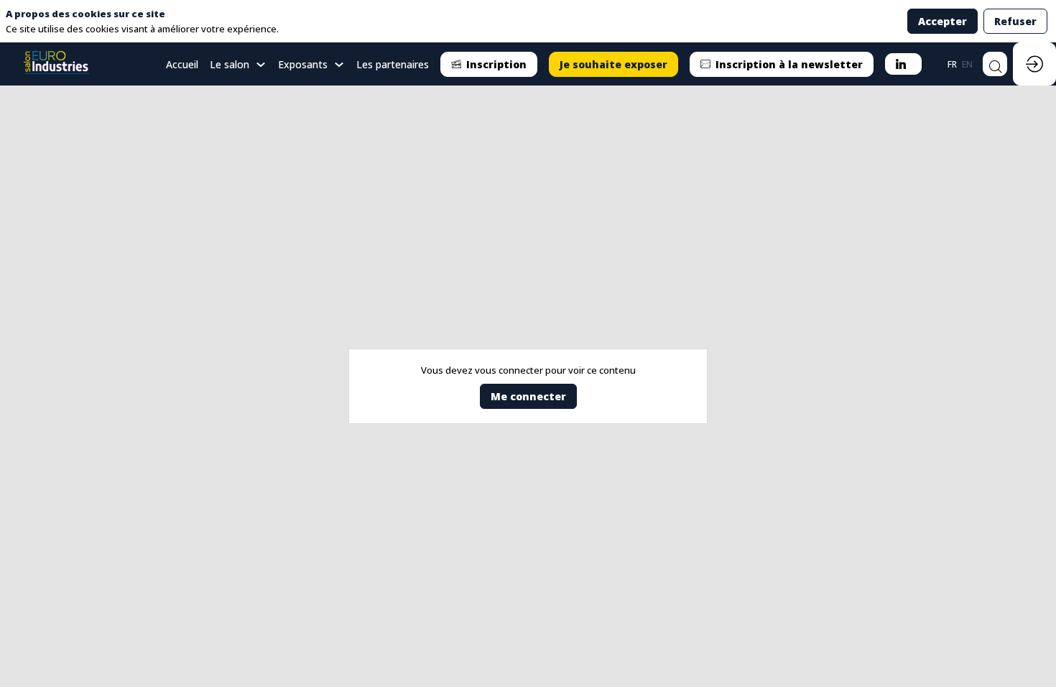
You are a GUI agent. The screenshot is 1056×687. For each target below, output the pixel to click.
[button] (488, 64)
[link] (238, 64)
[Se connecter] (1034, 64)
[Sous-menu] (260, 65)
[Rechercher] (995, 64)
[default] (182, 64)
